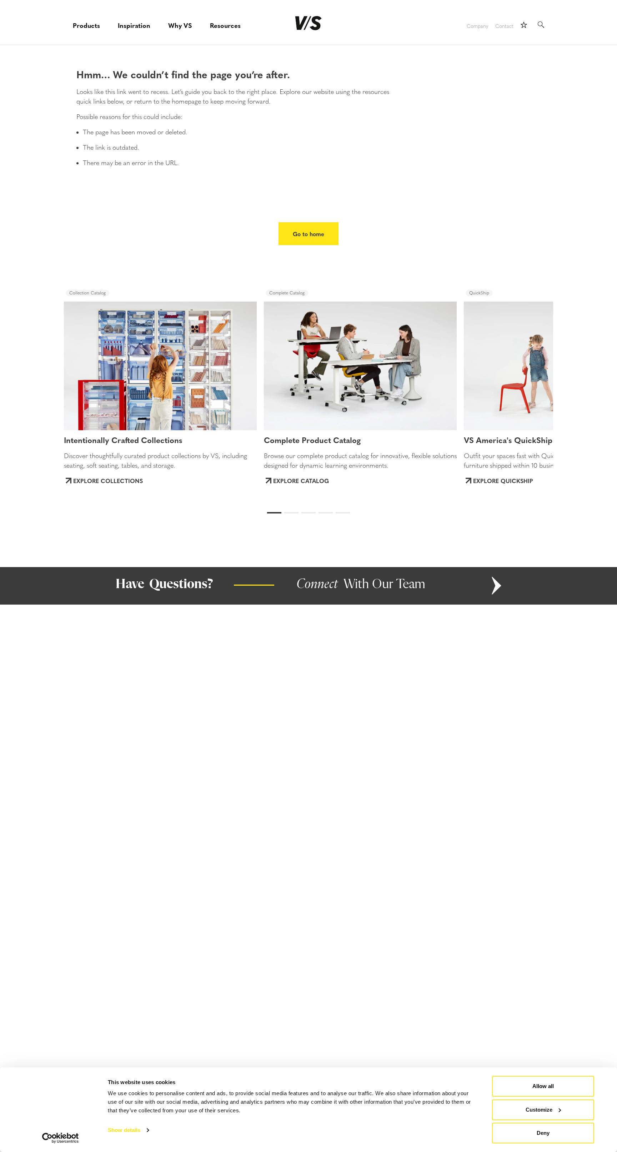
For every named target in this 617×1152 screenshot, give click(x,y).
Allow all (543, 1086)
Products (86, 25)
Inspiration (134, 25)
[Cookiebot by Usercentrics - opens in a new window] (60, 1138)
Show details (124, 1130)
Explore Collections (108, 480)
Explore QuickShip (503, 480)
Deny (543, 1133)
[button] (91, 359)
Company (477, 26)
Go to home (308, 234)
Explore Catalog (301, 480)
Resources (225, 25)
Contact (504, 26)
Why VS (180, 25)
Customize (539, 1110)
